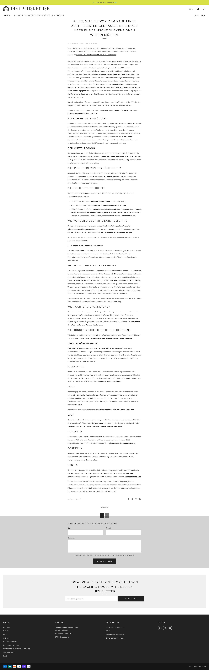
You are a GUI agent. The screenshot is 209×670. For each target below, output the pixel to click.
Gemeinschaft (57, 15)
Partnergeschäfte (10, 642)
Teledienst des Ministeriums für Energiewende (112, 338)
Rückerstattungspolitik (115, 634)
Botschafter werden (11, 645)
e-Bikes (6, 638)
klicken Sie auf (133, 477)
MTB (5, 634)
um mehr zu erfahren (110, 381)
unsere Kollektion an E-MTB (83, 113)
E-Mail (108, 528)
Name (69, 528)
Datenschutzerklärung (115, 638)
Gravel (5, 631)
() (192, 9)
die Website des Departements (122, 443)
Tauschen (18, 15)
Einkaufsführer (123, 110)
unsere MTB (105, 110)
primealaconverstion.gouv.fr (79, 229)
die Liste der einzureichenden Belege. (114, 232)
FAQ (203, 15)
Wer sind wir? (8, 652)
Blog (197, 15)
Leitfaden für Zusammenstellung (16, 649)
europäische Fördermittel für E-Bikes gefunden (96, 55)
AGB (108, 631)
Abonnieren (129, 599)
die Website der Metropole (111, 426)
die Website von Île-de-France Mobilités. (117, 410)
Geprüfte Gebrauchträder (37, 15)
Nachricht (71, 538)
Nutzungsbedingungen (115, 627)
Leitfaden (104, 507)
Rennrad (6, 627)
